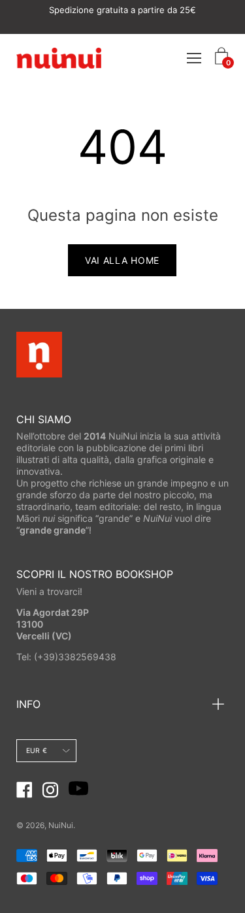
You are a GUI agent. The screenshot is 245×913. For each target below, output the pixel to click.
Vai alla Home (122, 260)
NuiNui (60, 825)
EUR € (36, 750)
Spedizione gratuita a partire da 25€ (122, 10)
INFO (28, 704)
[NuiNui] (58, 57)
